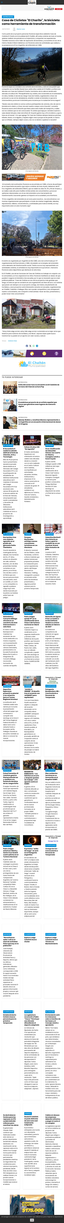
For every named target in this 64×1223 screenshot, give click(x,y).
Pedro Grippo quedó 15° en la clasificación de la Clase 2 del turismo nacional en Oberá (32, 621)
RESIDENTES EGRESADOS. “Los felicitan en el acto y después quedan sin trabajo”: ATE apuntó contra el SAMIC (31, 778)
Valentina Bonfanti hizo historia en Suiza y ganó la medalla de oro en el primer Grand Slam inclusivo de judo (52, 543)
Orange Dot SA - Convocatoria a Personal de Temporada (51, 852)
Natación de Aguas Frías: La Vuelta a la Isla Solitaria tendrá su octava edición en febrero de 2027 (53, 622)
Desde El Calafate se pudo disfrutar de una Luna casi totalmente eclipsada (31, 1121)
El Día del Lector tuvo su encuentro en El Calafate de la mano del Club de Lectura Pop (38, 386)
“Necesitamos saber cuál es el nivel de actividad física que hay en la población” (11, 941)
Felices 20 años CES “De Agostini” (31, 448)
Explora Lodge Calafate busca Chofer (30, 939)
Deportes (49, 445)
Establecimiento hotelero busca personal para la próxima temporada (9, 1019)
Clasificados (51, 686)
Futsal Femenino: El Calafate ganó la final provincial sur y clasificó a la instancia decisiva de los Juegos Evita (10, 778)
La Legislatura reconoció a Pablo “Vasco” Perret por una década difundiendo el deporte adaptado (31, 1020)
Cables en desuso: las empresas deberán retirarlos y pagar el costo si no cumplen (52, 1119)
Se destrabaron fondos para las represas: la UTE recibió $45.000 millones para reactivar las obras (10, 1120)
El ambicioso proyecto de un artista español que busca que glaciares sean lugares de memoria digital (37, 404)
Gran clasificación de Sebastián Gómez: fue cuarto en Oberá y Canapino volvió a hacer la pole (52, 454)
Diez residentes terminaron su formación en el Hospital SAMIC (51, 776)
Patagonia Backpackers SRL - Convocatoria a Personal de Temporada (52, 693)
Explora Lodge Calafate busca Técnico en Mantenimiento (51, 940)
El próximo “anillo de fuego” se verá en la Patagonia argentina (31, 852)
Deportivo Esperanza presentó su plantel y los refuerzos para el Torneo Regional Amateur (10, 694)
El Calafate (8, 445)
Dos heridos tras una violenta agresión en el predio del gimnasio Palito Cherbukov (9, 542)
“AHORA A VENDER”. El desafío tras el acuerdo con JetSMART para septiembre (32, 693)
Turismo (28, 534)
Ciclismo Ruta (12, 341)
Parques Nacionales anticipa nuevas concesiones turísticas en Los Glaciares (30, 542)
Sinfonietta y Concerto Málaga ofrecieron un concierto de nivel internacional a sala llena (10, 622)
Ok (32, 1220)
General (28, 845)
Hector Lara (21, 29)
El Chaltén (50, 1011)
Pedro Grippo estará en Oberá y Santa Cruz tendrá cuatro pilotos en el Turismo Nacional (10, 853)
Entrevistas (8, 17)
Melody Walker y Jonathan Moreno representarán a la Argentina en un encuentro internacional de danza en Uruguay (39, 422)
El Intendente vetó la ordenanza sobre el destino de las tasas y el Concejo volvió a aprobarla (52, 1020)
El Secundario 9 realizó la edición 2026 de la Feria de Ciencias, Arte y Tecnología (10, 453)
